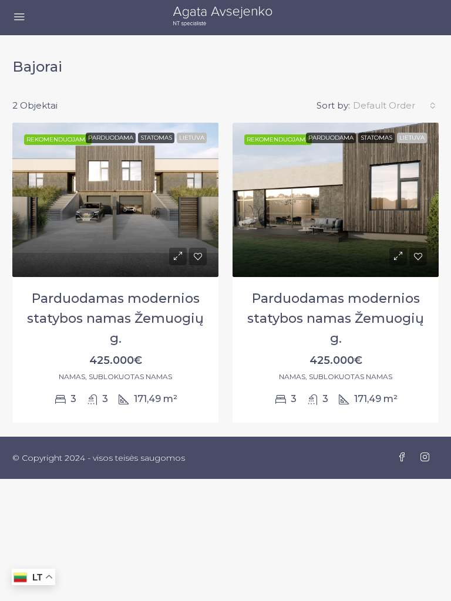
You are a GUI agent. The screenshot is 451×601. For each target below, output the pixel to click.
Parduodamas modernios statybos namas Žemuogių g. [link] (115, 318)
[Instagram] (427, 457)
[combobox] (394, 105)
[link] (115, 200)
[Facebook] (404, 457)
